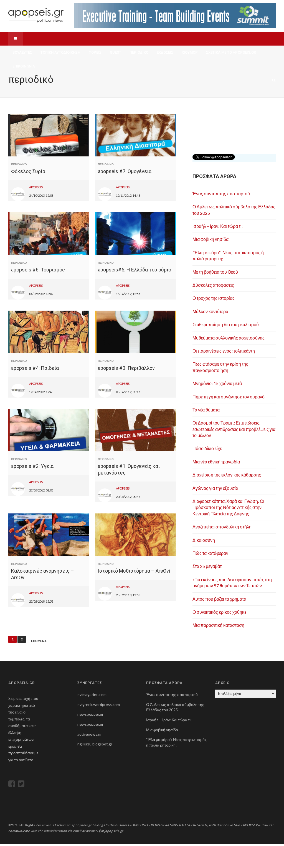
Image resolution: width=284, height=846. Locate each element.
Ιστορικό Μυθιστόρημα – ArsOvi (134, 571)
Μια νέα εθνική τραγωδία (216, 461)
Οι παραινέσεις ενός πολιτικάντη (223, 350)
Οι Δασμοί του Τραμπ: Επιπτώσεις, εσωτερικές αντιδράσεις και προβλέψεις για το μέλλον (233, 429)
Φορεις (95, 52)
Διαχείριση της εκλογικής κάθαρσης (226, 474)
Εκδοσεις (165, 52)
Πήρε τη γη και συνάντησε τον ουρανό (228, 396)
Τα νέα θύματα (206, 409)
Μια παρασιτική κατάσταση (218, 625)
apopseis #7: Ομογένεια (124, 171)
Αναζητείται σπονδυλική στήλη (222, 526)
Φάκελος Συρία (28, 171)
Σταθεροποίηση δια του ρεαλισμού (225, 324)
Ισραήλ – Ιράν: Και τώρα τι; (217, 226)
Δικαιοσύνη (203, 540)
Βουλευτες (22, 52)
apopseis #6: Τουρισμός (38, 270)
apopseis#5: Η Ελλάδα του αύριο (134, 270)
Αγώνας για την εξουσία (215, 488)
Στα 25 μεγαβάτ (207, 566)
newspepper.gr (90, 714)
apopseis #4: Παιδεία (35, 368)
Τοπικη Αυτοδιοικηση (60, 52)
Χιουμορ (190, 52)
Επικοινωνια (23, 66)
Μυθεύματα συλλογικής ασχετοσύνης (228, 337)
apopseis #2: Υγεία (32, 466)
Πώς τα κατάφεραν (210, 553)
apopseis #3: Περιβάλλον (126, 368)
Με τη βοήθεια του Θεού (215, 271)
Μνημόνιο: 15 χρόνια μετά (217, 383)
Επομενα (39, 641)
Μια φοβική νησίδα (210, 239)
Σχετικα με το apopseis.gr (231, 52)
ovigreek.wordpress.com (98, 704)
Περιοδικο (139, 52)
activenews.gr (89, 734)
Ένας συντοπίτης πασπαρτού (221, 193)
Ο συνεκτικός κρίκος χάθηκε (219, 612)
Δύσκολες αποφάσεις (213, 285)
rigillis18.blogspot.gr (94, 744)
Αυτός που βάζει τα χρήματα (219, 599)
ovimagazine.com (91, 694)
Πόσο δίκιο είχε (207, 448)
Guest (115, 52)
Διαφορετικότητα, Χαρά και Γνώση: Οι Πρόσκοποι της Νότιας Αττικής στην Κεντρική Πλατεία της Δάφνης (228, 507)
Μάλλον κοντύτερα (210, 311)
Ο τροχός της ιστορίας (213, 298)
